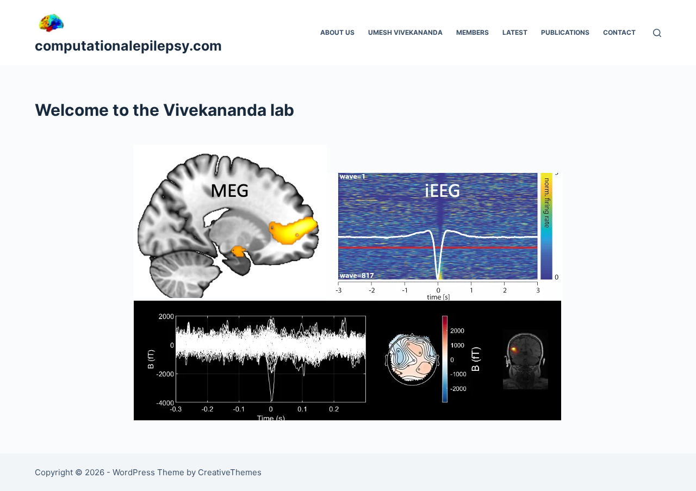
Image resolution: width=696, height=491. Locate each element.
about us (337, 32)
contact (619, 32)
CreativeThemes (230, 472)
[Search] (657, 33)
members (472, 32)
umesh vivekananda (405, 32)
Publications (565, 32)
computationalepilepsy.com (128, 46)
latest (514, 32)
